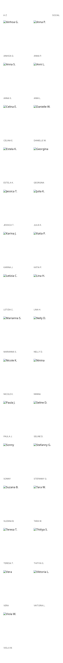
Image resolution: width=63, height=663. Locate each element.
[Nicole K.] (16, 376)
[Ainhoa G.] (16, 37)
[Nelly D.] (47, 333)
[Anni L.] (47, 80)
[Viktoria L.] (47, 587)
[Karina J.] (16, 249)
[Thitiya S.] (47, 545)
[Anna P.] (47, 37)
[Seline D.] (47, 418)
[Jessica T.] (16, 207)
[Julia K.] (47, 207)
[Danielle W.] (47, 122)
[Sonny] (16, 460)
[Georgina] (47, 164)
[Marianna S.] (16, 333)
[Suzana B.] (16, 502)
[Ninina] (47, 376)
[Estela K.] (16, 164)
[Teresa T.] (16, 545)
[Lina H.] (47, 291)
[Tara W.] (47, 502)
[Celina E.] (16, 122)
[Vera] (16, 587)
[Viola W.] (16, 629)
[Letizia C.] (16, 291)
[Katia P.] (47, 249)
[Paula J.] (16, 418)
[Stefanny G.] (47, 460)
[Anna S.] (16, 80)
